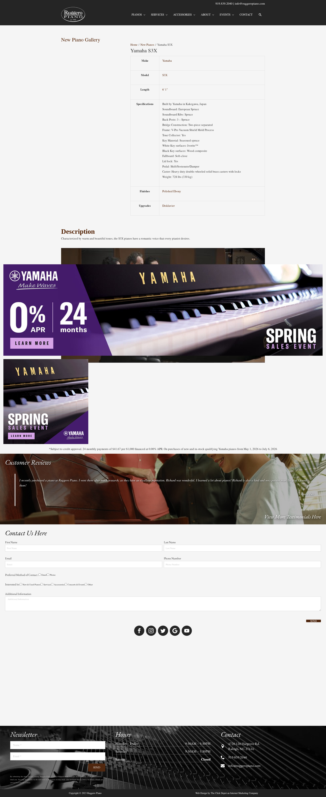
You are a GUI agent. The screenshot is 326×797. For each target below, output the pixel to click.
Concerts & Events (76, 584)
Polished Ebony (171, 191)
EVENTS (225, 14)
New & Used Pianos (32, 584)
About (206, 14)
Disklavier (168, 206)
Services (157, 14)
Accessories (182, 14)
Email (8, 558)
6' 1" (165, 89)
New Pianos (147, 45)
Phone (53, 574)
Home (134, 45)
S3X (164, 75)
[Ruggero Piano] (74, 14)
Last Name (170, 542)
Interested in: (12, 584)
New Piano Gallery (80, 39)
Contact (246, 14)
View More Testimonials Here (292, 516)
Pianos (137, 14)
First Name (11, 542)
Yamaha (167, 61)
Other (90, 584)
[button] (260, 14)
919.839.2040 (223, 3)
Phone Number (172, 558)
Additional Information (18, 594)
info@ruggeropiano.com (250, 3)
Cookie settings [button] (220, 791)
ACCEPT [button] (238, 791)
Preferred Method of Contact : (22, 575)
